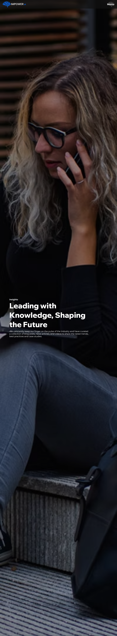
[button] (110, 4)
